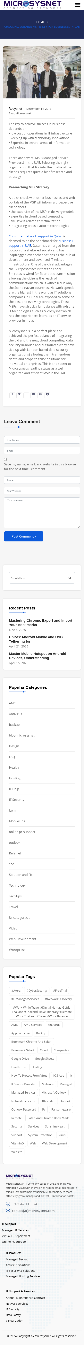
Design (14, 746)
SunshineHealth (55, 1126)
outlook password (23, 1109)
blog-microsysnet (22, 735)
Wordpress (17, 950)
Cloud (44, 1050)
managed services (23, 1092)
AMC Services (33, 1025)
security (16, 1126)
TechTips (15, 896)
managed (66, 1084)
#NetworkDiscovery (58, 999)
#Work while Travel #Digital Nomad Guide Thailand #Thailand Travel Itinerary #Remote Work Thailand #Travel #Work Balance (42, 1011)
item (12, 810)
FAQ (12, 757)
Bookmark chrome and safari (31, 1041)
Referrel (15, 853)
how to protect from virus (29, 1075)
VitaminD (17, 1143)
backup (14, 724)
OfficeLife (47, 1101)
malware (48, 1084)
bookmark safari (22, 1050)
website (16, 1152)
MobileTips (17, 821)
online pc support (22, 832)
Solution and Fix (20, 875)
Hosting (15, 778)
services (33, 1126)
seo (11, 864)
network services (23, 1101)
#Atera (16, 990)
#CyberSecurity (37, 990)
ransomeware (61, 1109)
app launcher (20, 1033)
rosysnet (15, 108)
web (33, 1143)
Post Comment (23, 536)
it (71, 1075)
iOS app (58, 1075)
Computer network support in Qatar (35, 236)
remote (16, 1118)
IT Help (14, 789)
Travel (13, 907)
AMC (12, 703)
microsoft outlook (54, 1092)
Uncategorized (19, 917)
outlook (14, 842)
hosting (37, 1067)
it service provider (23, 1084)
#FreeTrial (60, 990)
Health (14, 767)
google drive (20, 1058)
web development (54, 1143)
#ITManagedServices (25, 999)
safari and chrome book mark (48, 1118)
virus (62, 1135)
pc (43, 1109)
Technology (17, 885)
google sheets (44, 1058)
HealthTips (18, 1067)
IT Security (16, 800)
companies (61, 1050)
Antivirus (15, 714)
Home (40, 22)
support (16, 1135)
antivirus (54, 1025)
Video (13, 928)
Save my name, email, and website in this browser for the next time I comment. (40, 466)
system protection (40, 1135)
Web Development (22, 939)
